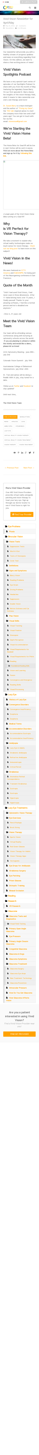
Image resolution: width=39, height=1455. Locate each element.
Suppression (14, 599)
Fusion (12, 675)
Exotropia (14, 788)
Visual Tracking (16, 625)
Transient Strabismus (18, 784)
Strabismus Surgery (17, 870)
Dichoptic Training (16, 885)
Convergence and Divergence (21, 680)
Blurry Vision (15, 575)
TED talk (10, 111)
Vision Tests (14, 541)
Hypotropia (14, 798)
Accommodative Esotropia (20, 733)
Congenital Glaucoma (18, 949)
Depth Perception (17, 640)
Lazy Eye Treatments (17, 807)
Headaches (14, 594)
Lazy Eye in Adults (17, 748)
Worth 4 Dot (15, 551)
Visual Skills (14, 621)
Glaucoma (12, 911)
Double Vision (15, 604)
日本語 (7, 2)
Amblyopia (13, 743)
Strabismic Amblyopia (18, 753)
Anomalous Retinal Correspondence (16, 777)
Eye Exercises (15, 818)
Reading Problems (17, 580)
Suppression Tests (17, 546)
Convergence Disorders (19, 704)
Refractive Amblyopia (18, 757)
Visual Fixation (16, 630)
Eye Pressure (14, 936)
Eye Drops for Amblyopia (19, 865)
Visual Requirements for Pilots (22, 656)
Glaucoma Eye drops (18, 973)
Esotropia (14, 793)
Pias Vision (14, 616)
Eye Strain (14, 585)
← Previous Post (12, 467)
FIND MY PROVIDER (19, 1034)
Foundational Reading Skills (20, 666)
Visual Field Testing (17, 924)
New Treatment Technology (21, 978)
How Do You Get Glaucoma (20, 993)
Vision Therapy (15, 832)
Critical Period (15, 767)
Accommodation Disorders (20, 728)
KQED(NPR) (19, 273)
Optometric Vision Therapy (20, 813)
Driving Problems (16, 589)
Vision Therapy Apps (18, 856)
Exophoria (14, 714)
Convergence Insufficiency (20, 709)
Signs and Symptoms (18, 570)
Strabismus (14, 772)
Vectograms (14, 861)
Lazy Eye (12, 694)
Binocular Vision (15, 536)
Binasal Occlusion (16, 890)
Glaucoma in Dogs (16, 954)
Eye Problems (14, 526)
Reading (13, 661)
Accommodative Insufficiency (21, 738)
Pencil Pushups (16, 822)
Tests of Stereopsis (18, 556)
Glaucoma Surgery (17, 968)
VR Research (14, 906)
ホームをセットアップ (29, 2)
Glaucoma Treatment (18, 964)
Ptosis (12, 531)
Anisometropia (15, 762)
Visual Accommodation (19, 644)
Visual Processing (17, 689)
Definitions (13, 565)
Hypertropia (14, 802)
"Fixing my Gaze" (25, 108)
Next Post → (29, 467)
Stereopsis (14, 635)
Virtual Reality (15, 842)
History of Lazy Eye (17, 699)
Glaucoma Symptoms (18, 959)
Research (12, 901)
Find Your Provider (23, 514)
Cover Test (14, 560)
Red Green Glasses (17, 846)
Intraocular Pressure (18, 988)
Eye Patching (14, 875)
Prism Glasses (15, 880)
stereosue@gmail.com (18, 121)
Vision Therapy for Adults (20, 851)
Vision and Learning (17, 670)
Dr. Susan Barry (9, 105)
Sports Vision (15, 837)
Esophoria (14, 719)
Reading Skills (15, 684)
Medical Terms (15, 723)
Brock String (15, 827)
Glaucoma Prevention (18, 983)
